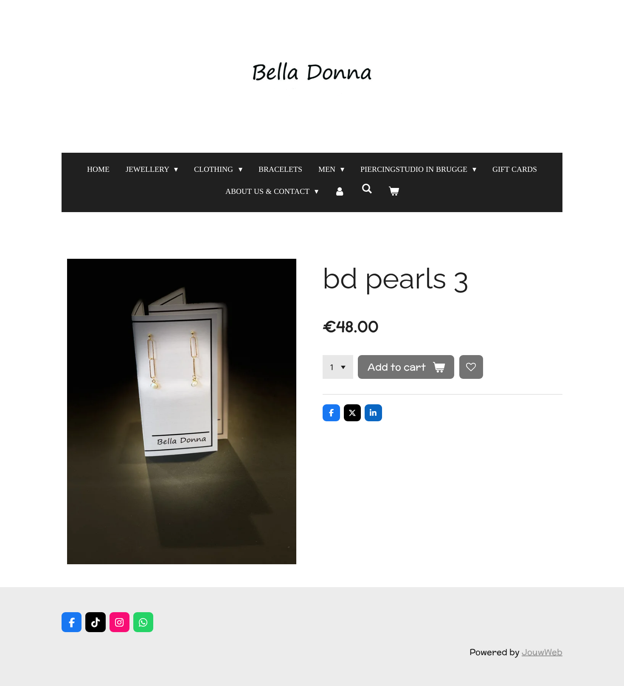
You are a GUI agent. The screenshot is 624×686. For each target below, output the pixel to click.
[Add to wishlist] (471, 367)
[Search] (366, 189)
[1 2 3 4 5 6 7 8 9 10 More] (338, 367)
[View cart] (393, 191)
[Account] (340, 191)
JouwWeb (542, 652)
